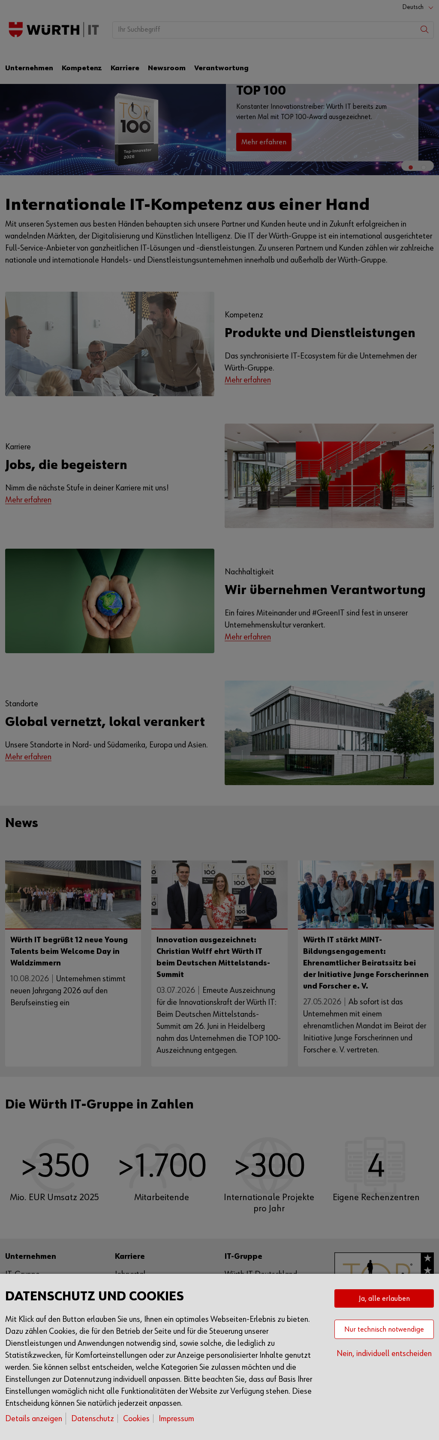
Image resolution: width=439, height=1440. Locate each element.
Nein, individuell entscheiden (384, 1353)
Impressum (176, 1418)
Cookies (136, 1418)
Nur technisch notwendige (384, 1329)
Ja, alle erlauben (384, 1299)
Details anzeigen (33, 1418)
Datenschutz (92, 1418)
